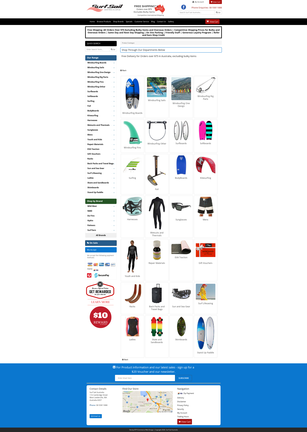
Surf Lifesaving (205, 303)
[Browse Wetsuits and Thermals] (157, 213)
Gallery (171, 21)
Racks (132, 306)
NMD (89, 211)
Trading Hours (183, 416)
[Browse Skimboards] (181, 326)
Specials (129, 21)
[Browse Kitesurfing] (205, 165)
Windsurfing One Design (181, 104)
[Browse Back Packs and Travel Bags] (157, 293)
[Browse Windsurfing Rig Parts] (205, 85)
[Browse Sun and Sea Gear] (181, 293)
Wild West (92, 206)
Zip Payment (188, 393)
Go (219, 12)
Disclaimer (181, 401)
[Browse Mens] (205, 206)
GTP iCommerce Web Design (143, 430)
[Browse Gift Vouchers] (205, 250)
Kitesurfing (205, 177)
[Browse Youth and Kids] (132, 256)
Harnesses (132, 219)
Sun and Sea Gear (181, 306)
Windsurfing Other (157, 143)
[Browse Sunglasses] (181, 206)
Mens (205, 219)
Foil (157, 189)
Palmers (91, 225)
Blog (153, 21)
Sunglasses (181, 219)
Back (124, 70)
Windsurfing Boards (132, 113)
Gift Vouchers (205, 263)
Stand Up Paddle (205, 352)
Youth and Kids (132, 276)
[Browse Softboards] (205, 130)
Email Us (96, 416)
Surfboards (181, 143)
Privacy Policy (183, 405)
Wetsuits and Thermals (156, 234)
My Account (199, 2)
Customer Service (142, 21)
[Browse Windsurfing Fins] (132, 132)
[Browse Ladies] (132, 326)
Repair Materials (157, 263)
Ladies (132, 339)
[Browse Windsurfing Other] (157, 130)
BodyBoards (181, 177)
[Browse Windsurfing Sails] (157, 87)
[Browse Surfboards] (181, 130)
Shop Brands (118, 21)
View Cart (214, 21)
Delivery (180, 397)
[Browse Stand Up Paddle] (205, 333)
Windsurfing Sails (157, 100)
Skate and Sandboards (157, 341)
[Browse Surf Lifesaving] (205, 292)
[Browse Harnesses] (132, 206)
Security (180, 409)
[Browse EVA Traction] (181, 247)
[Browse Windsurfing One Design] (181, 88)
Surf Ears (91, 230)
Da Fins (90, 216)
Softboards (205, 143)
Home (92, 21)
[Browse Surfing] (132, 165)
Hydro (90, 220)
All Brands (101, 235)
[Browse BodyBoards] (181, 165)
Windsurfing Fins (132, 147)
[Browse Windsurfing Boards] (132, 93)
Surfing (132, 177)
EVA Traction (181, 257)
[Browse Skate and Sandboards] (157, 326)
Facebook (183, 7)
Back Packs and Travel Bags (157, 308)
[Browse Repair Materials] (157, 250)
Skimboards (181, 339)
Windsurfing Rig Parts (206, 97)
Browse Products (104, 21)
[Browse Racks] (132, 293)
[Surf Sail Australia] (148, 402)
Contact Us (161, 21)
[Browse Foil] (157, 170)
